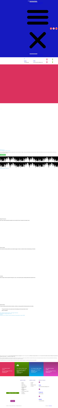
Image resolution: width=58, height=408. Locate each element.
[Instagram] (54, 28)
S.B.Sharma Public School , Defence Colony (36, 3)
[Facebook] (51, 28)
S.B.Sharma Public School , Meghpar (35, 56)
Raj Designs (50, 405)
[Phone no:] (39, 389)
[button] (37, 28)
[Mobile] (24, 58)
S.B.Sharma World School (33, 1)
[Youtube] (56, 28)
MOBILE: (40, 399)
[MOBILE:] (39, 396)
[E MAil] (33, 58)
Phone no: (41, 392)
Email (40, 385)
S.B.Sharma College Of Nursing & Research (36, 2)
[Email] (39, 382)
